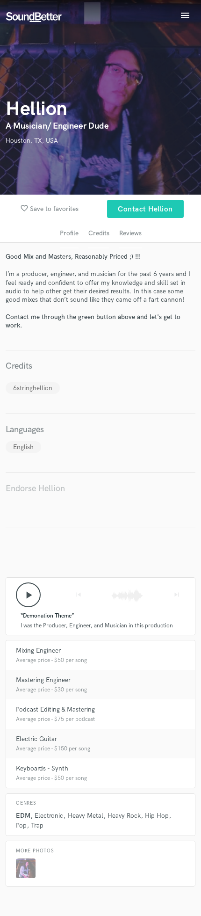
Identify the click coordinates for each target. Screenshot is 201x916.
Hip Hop (157, 816)
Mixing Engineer (38, 650)
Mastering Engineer (43, 680)
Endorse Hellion (35, 488)
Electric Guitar (36, 739)
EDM (23, 816)
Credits (98, 233)
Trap (37, 825)
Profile (69, 233)
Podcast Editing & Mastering (55, 709)
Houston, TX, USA (32, 141)
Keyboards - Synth (42, 768)
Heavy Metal (85, 816)
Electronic (49, 816)
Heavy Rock (124, 816)
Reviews (130, 233)
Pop (21, 825)
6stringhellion (32, 388)
